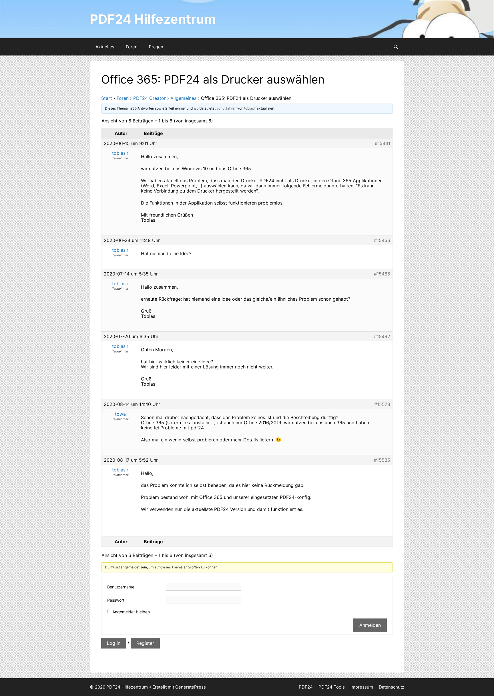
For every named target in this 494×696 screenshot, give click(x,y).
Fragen (156, 46)
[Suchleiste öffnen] (395, 46)
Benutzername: (121, 586)
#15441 (382, 143)
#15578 (382, 404)
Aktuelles (104, 46)
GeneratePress (190, 687)
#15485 (382, 273)
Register (145, 643)
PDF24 (306, 687)
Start (106, 98)
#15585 (382, 460)
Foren (132, 46)
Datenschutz (391, 687)
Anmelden (370, 625)
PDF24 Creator (149, 98)
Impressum (361, 687)
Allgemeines (183, 98)
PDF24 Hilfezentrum (153, 19)
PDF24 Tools (331, 687)
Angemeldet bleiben (131, 611)
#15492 (382, 336)
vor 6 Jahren (226, 108)
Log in (113, 643)
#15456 (382, 240)
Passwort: (116, 600)
